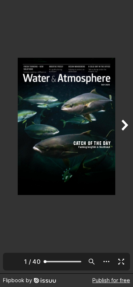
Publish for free (111, 280)
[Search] (91, 261)
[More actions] (106, 261)
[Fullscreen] (121, 261)
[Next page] (124, 136)
